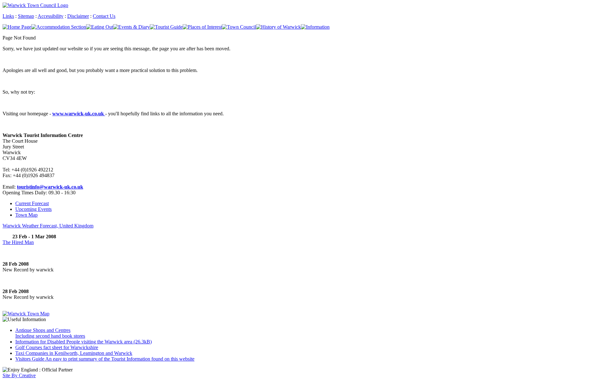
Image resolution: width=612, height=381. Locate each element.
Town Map (26, 215)
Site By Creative (19, 375)
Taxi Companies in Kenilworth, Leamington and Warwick (73, 353)
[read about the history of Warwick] (278, 27)
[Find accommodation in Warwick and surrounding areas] (58, 27)
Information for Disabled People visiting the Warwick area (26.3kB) (83, 341)
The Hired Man (18, 242)
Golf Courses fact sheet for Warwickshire (56, 347)
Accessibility (50, 16)
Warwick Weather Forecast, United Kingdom (48, 225)
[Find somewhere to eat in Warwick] (99, 27)
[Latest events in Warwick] (131, 27)
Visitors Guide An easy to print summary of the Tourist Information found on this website (104, 359)
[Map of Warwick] (26, 313)
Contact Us (104, 16)
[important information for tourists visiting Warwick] (315, 27)
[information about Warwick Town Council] (239, 27)
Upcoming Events (33, 209)
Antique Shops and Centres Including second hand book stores (50, 333)
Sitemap (26, 16)
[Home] (17, 27)
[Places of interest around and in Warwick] (202, 27)
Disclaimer (78, 16)
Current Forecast (32, 203)
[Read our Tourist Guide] (166, 27)
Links (8, 16)
